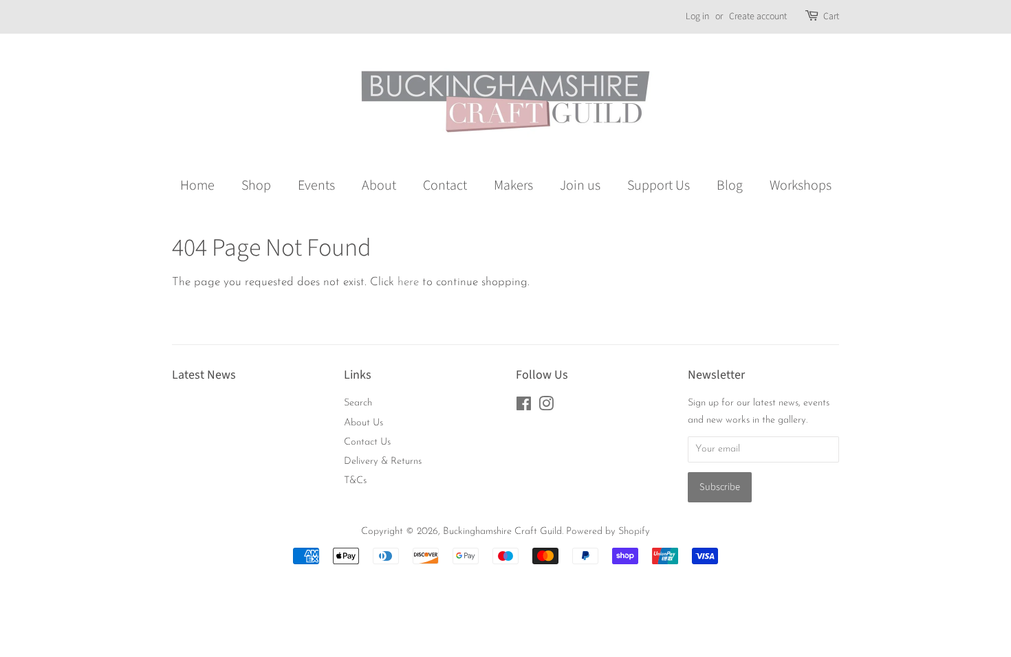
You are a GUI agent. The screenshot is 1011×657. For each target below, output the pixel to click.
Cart (831, 16)
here (408, 282)
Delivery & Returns (383, 461)
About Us (363, 423)
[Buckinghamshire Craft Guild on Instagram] (546, 407)
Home (197, 185)
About (379, 185)
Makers (513, 185)
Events (316, 185)
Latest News (204, 374)
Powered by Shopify (608, 531)
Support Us (658, 185)
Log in (697, 16)
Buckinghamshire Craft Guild (502, 531)
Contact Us (367, 442)
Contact (445, 185)
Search (358, 403)
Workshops (800, 185)
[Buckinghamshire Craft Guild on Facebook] (524, 407)
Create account (758, 16)
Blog (730, 185)
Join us (580, 185)
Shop (256, 185)
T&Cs (355, 481)
